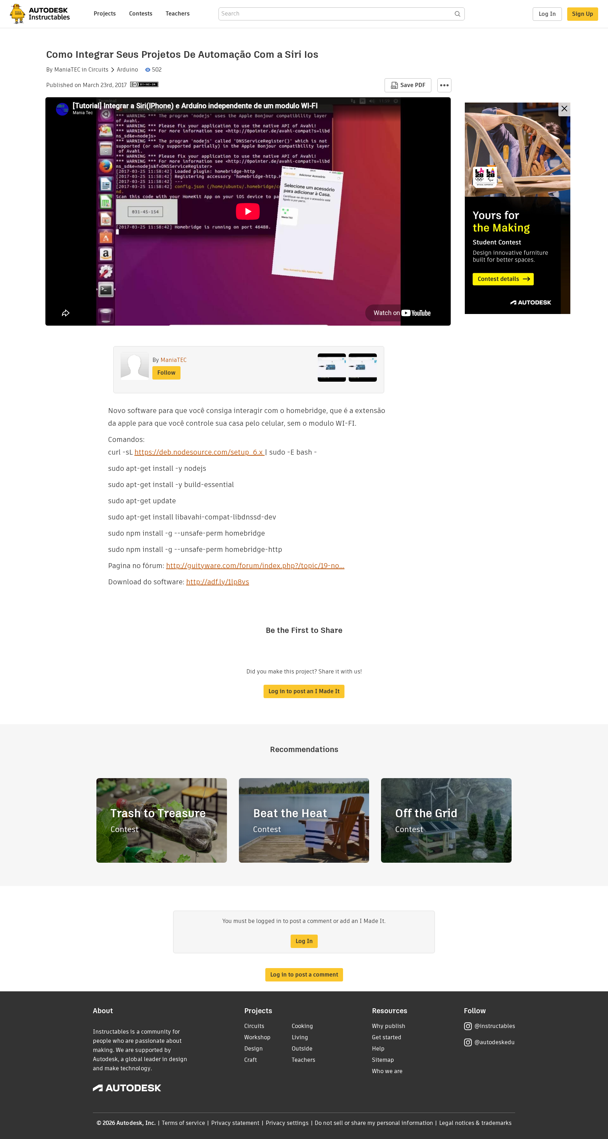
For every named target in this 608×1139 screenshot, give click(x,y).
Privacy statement (235, 1123)
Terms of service (183, 1123)
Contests (140, 14)
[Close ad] (564, 109)
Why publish (388, 1026)
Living (300, 1037)
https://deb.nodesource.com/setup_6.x (199, 452)
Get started (386, 1037)
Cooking (302, 1026)
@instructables (494, 1026)
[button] (444, 85)
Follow (166, 373)
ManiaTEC (67, 69)
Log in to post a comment (304, 975)
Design (253, 1049)
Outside (302, 1049)
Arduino (127, 69)
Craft (250, 1060)
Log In (547, 14)
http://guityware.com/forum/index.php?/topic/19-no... (255, 566)
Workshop (257, 1037)
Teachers (178, 14)
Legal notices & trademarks (475, 1123)
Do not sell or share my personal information (374, 1123)
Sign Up (582, 14)
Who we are (387, 1071)
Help (378, 1049)
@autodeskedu (494, 1042)
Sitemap (383, 1060)
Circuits (98, 69)
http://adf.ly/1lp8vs (217, 582)
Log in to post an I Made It (304, 691)
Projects (105, 14)
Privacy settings (287, 1123)
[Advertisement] (517, 208)
